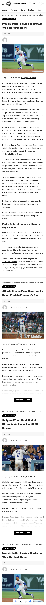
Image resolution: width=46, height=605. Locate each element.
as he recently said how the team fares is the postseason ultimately (20, 250)
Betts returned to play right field (28, 139)
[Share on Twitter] (20, 601)
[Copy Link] (25, 601)
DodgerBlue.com (28, 78)
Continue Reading (23, 400)
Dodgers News (9, 19)
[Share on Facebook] (15, 601)
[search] (30, 4)
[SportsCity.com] (16, 3)
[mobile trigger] (4, 3)
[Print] (30, 601)
